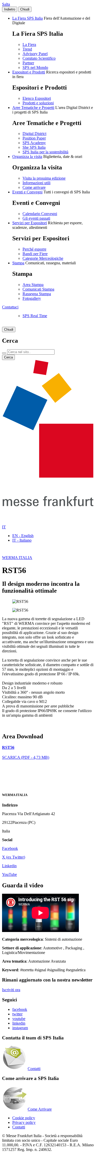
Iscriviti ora (11, 990)
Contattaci (10, 307)
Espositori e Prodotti (28, 72)
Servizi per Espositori (29, 223)
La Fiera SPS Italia (27, 18)
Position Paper (34, 138)
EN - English (23, 535)
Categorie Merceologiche (43, 258)
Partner (28, 63)
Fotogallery (32, 298)
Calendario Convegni (40, 214)
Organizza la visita (27, 156)
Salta (6, 4)
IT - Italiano (21, 540)
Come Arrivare (40, 1109)
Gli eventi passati (36, 218)
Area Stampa (33, 284)
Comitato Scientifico (39, 58)
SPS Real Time (35, 316)
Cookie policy (23, 1118)
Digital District (34, 133)
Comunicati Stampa (38, 289)
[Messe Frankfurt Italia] (48, 476)
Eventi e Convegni (27, 192)
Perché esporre (34, 249)
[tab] (48, 747)
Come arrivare (34, 187)
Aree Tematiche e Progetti (33, 107)
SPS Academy (34, 143)
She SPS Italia (34, 147)
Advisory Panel (35, 54)
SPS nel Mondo (35, 67)
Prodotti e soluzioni (38, 103)
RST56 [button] (8, 747)
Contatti (34, 1068)
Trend (27, 49)
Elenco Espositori (37, 98)
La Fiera (29, 44)
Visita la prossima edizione (44, 178)
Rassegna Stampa (37, 294)
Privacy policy (24, 1122)
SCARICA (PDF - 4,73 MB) (25, 757)
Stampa (18, 263)
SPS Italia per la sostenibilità (45, 152)
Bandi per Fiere (35, 254)
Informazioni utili (36, 183)
